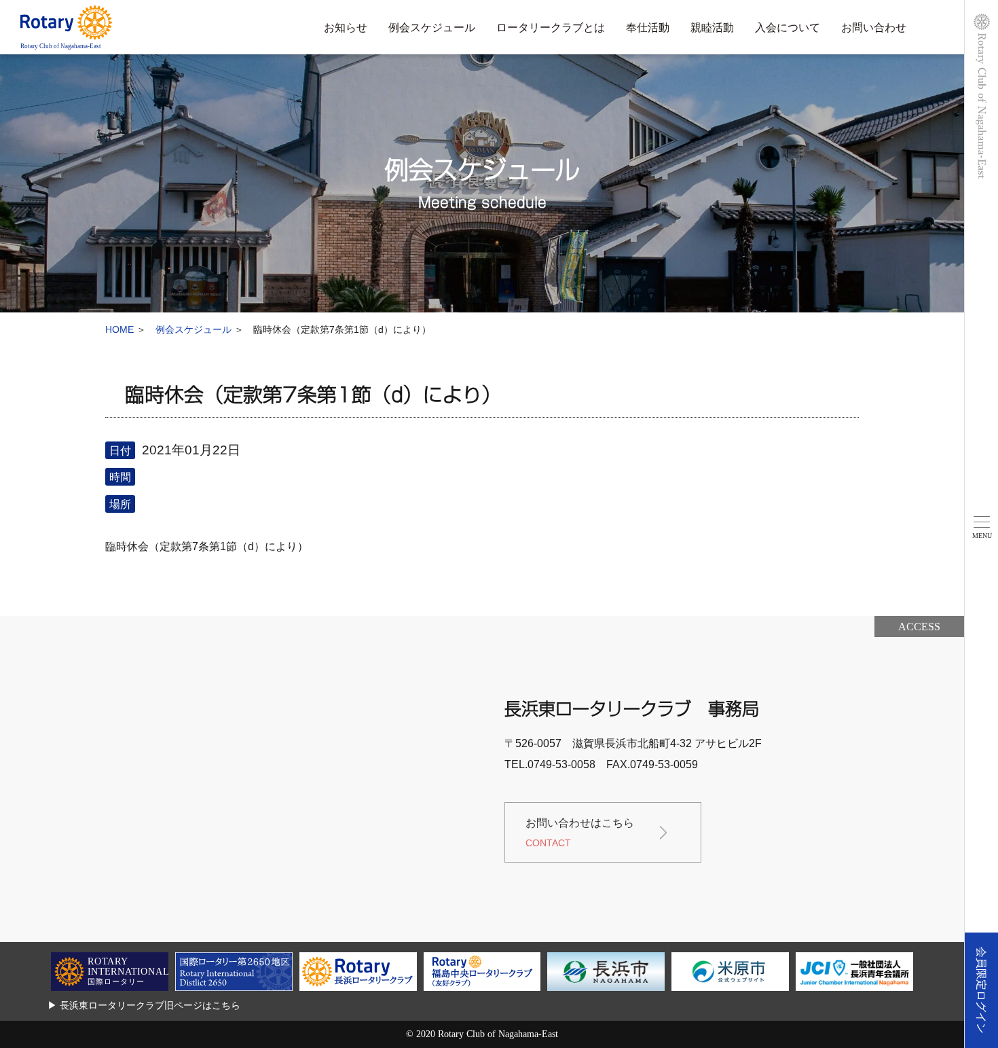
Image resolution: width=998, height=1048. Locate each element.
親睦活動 (712, 27)
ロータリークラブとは (550, 27)
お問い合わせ (873, 27)
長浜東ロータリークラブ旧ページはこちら (150, 1005)
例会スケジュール (431, 27)
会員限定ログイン (981, 990)
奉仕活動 (647, 27)
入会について (787, 27)
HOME (119, 329)
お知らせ (345, 27)
